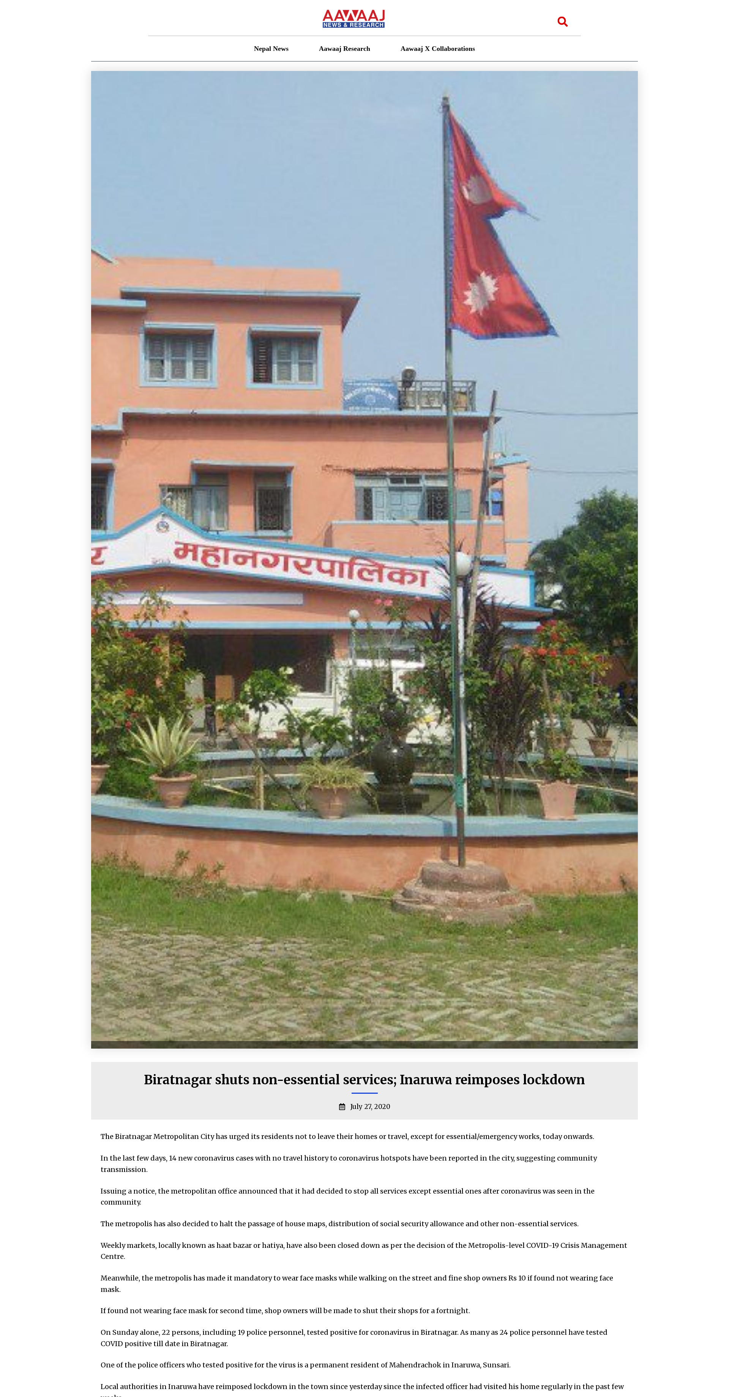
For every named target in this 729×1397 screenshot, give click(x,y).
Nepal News (271, 48)
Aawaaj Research (344, 48)
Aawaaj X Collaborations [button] (438, 48)
